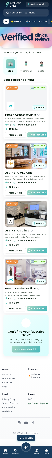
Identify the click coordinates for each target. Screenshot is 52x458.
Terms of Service (10, 403)
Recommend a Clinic (26, 349)
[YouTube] (26, 423)
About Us (6, 374)
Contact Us (7, 382)
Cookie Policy (8, 407)
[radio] (10, 66)
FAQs (30, 399)
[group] (26, 66)
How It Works (8, 378)
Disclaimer (7, 411)
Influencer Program (34, 376)
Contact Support (39, 403)
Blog (4, 386)
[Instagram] (19, 423)
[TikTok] (33, 423)
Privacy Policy (8, 399)
